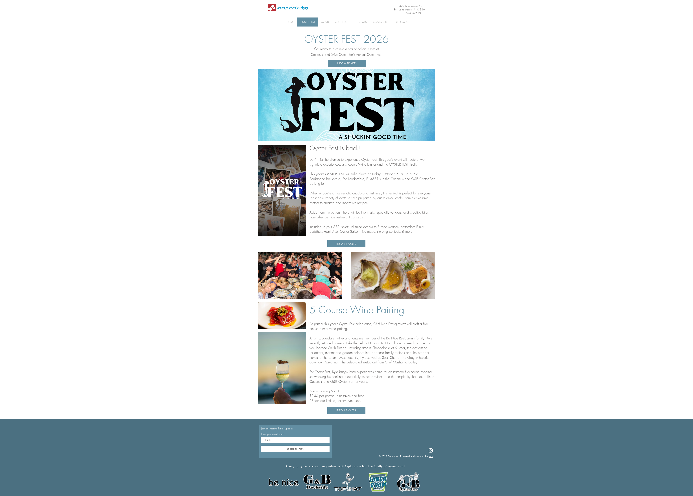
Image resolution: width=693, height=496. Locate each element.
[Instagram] (430, 450)
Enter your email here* (273, 434)
